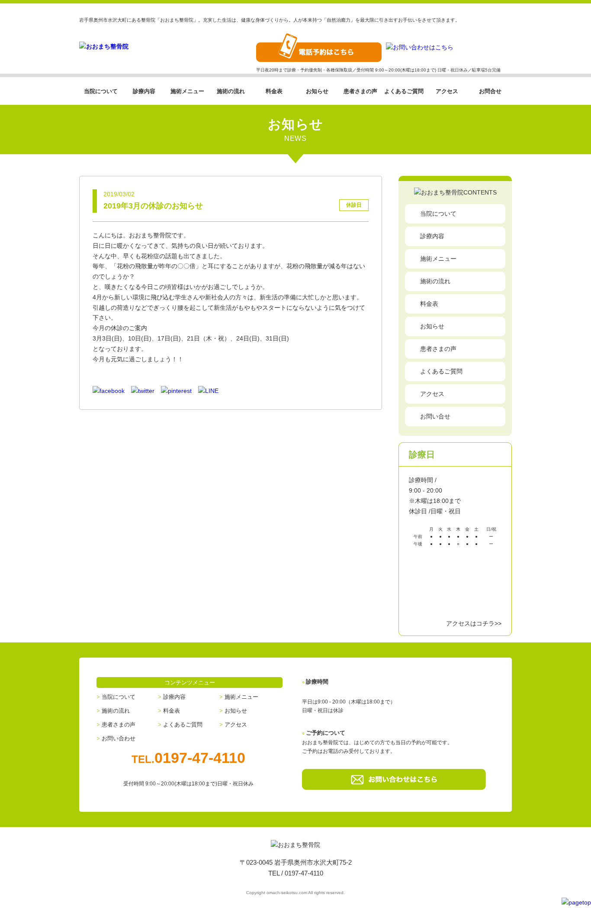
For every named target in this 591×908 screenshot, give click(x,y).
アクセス (447, 91)
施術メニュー (187, 91)
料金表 (274, 91)
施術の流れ (231, 91)
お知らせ (317, 91)
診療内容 (144, 91)
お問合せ (490, 91)
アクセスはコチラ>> (473, 623)
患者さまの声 (360, 91)
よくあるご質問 (404, 91)
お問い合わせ (118, 738)
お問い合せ (435, 416)
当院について (101, 91)
